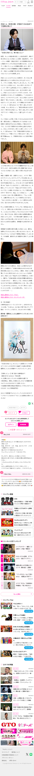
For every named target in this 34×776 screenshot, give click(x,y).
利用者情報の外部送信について (10, 755)
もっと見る (17, 594)
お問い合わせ (12, 760)
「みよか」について (7, 749)
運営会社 (4, 760)
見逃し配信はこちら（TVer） (10, 295)
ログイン (11, 424)
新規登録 (23, 424)
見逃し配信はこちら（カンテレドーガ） (13, 297)
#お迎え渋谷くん (13, 407)
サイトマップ (5, 752)
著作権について (16, 752)
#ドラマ (23, 407)
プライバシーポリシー (8, 758)
